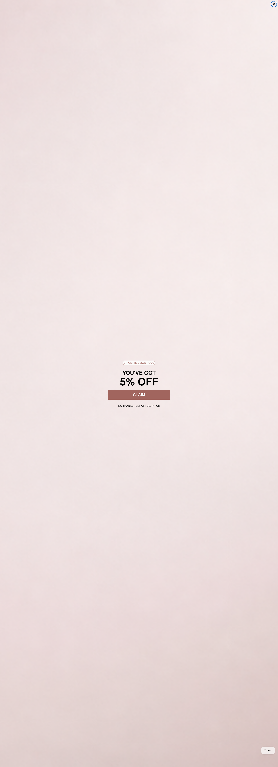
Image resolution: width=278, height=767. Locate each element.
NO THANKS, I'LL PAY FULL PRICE (139, 405)
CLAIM (139, 395)
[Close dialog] (274, 4)
